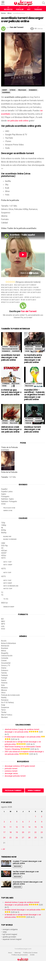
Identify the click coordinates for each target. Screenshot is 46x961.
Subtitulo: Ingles (7, 499)
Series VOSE (7, 510)
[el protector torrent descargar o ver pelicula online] (6, 884)
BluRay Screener (9, 539)
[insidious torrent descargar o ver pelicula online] (34, 416)
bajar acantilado (11, 292)
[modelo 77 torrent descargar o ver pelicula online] (6, 863)
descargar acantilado (13, 295)
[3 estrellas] (10, 282)
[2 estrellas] (8, 282)
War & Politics (6, 715)
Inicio (10, 953)
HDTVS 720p (7, 588)
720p (3, 523)
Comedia (5, 383)
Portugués (5, 496)
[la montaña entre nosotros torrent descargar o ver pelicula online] (34, 343)
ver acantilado (29, 300)
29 (35, 838)
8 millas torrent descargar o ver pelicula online (23, 737)
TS (2, 595)
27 (23, 838)
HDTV (3, 576)
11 (10, 827)
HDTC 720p (7, 562)
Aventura (29, 347)
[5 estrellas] (14, 282)
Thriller (3, 712)
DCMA (32, 955)
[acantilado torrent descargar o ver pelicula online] (11, 344)
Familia (4, 673)
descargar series (11, 773)
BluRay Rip (7, 536)
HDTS (3, 569)
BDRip (3, 530)
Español (4, 489)
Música (4, 690)
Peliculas (14, 347)
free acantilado (33, 297)
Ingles (3, 494)
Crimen (4, 660)
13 (23, 827)
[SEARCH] (43, 3)
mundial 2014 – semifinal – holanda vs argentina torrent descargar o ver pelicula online (34, 394)
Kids (3, 685)
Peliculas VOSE (9, 508)
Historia (4, 683)
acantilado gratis (11, 287)
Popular (19, 9)
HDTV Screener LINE (10, 586)
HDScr (3, 555)
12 (17, 827)
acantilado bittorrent (26, 285)
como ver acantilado (31, 292)
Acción (3, 641)
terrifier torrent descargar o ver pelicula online (26, 872)
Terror (28, 423)
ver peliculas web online (17, 120)
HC (2, 548)
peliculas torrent (11, 768)
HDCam (4, 550)
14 (29, 827)
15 (35, 827)
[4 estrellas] (12, 282)
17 (4, 832)
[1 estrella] (6, 282)
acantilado (8, 285)
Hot (28, 9)
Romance (6, 351)
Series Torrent (34, 790)
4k (2, 528)
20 (23, 832)
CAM (3, 543)
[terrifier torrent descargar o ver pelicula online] (6, 874)
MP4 (3, 624)
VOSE (27, 351)
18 (10, 832)
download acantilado (13, 297)
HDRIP (12, 421)
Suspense (16, 351)
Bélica (3, 651)
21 (29, 832)
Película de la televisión (10, 695)
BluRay (3, 533)
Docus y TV (29, 383)
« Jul (3, 849)
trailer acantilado (11, 300)
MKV (3, 621)
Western (4, 717)
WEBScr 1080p (8, 607)
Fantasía (4, 675)
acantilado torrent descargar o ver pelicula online (10, 357)
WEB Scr (4, 603)
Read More (17, 866)
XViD (3, 629)
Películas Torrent (13, 790)
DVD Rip (4, 546)
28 (29, 838)
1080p (3, 525)
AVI (2, 619)
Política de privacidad (20, 955)
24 (4, 838)
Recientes (8, 9)
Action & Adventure (8, 643)
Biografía (4, 653)
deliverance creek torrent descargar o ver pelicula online (11, 429)
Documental (5, 663)
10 (4, 827)
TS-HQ (5, 599)
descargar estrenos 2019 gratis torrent (20, 766)
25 (10, 838)
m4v (2, 626)
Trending (38, 9)
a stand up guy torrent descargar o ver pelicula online (11, 392)
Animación (5, 646)
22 (35, 832)
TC (2, 592)
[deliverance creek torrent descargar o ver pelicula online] (11, 416)
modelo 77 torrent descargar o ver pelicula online (27, 862)
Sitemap (18, 953)
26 (17, 838)
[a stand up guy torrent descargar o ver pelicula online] (11, 378)
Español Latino (7, 491)
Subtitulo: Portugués (9, 501)
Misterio (4, 688)
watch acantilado (11, 302)
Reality (3, 697)
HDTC (3, 558)
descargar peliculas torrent (15, 776)
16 (42, 827)
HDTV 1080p (7, 583)
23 (42, 832)
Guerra (3, 680)
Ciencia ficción (6, 656)
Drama (38, 347)
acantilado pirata (11, 290)
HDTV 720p (7, 580)
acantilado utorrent (31, 290)
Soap (3, 705)
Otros (5, 347)
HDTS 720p (7, 572)
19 (17, 832)
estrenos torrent (11, 771)
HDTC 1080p (7, 565)
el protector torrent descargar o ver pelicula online (28, 883)
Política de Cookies (30, 953)
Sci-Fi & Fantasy (7, 702)
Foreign (4, 678)
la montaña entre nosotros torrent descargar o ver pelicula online (33, 359)
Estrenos (29, 418)
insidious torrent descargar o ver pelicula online (32, 429)
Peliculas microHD (10, 349)
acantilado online (30, 287)
